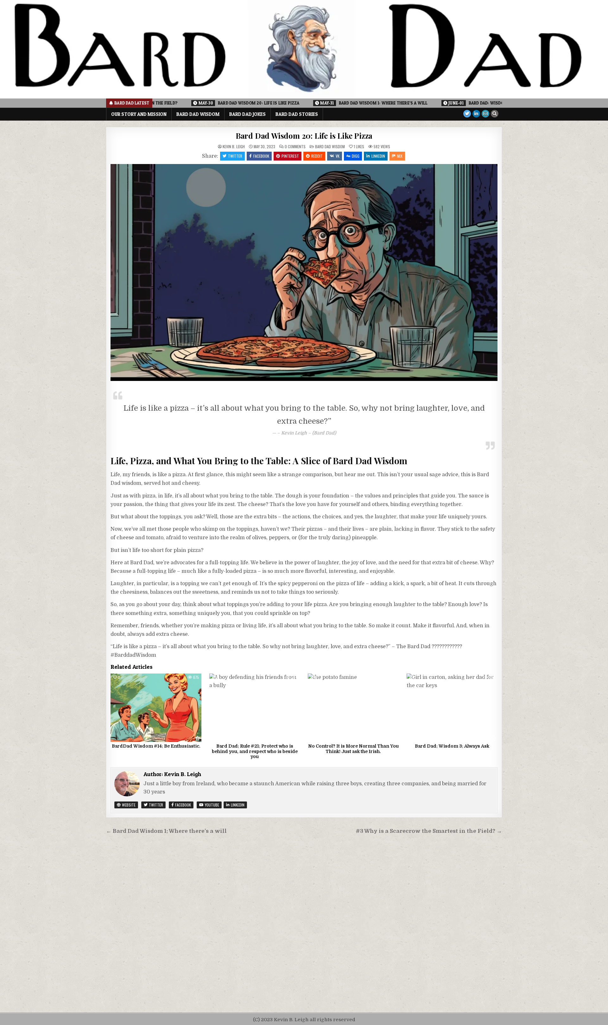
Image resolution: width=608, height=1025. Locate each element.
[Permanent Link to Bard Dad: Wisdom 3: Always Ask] (452, 708)
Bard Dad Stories (297, 114)
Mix (399, 156)
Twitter (235, 156)
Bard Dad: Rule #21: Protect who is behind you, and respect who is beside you (255, 751)
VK (337, 156)
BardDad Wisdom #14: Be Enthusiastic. (156, 746)
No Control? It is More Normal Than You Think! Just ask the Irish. (353, 748)
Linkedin (378, 156)
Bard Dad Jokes (247, 114)
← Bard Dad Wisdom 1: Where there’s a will (166, 831)
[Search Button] (494, 113)
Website (128, 804)
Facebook (261, 156)
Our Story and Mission (139, 114)
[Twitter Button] (467, 113)
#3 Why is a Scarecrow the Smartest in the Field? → (429, 831)
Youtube (211, 804)
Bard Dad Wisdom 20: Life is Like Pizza (304, 135)
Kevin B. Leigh (234, 147)
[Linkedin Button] (476, 113)
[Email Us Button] (485, 113)
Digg (355, 156)
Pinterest (290, 156)
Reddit (317, 156)
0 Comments (295, 147)
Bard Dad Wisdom (197, 114)
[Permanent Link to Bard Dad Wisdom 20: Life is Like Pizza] (304, 272)
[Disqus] (304, 924)
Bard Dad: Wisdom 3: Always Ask (452, 746)
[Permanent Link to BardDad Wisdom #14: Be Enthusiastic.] (156, 708)
